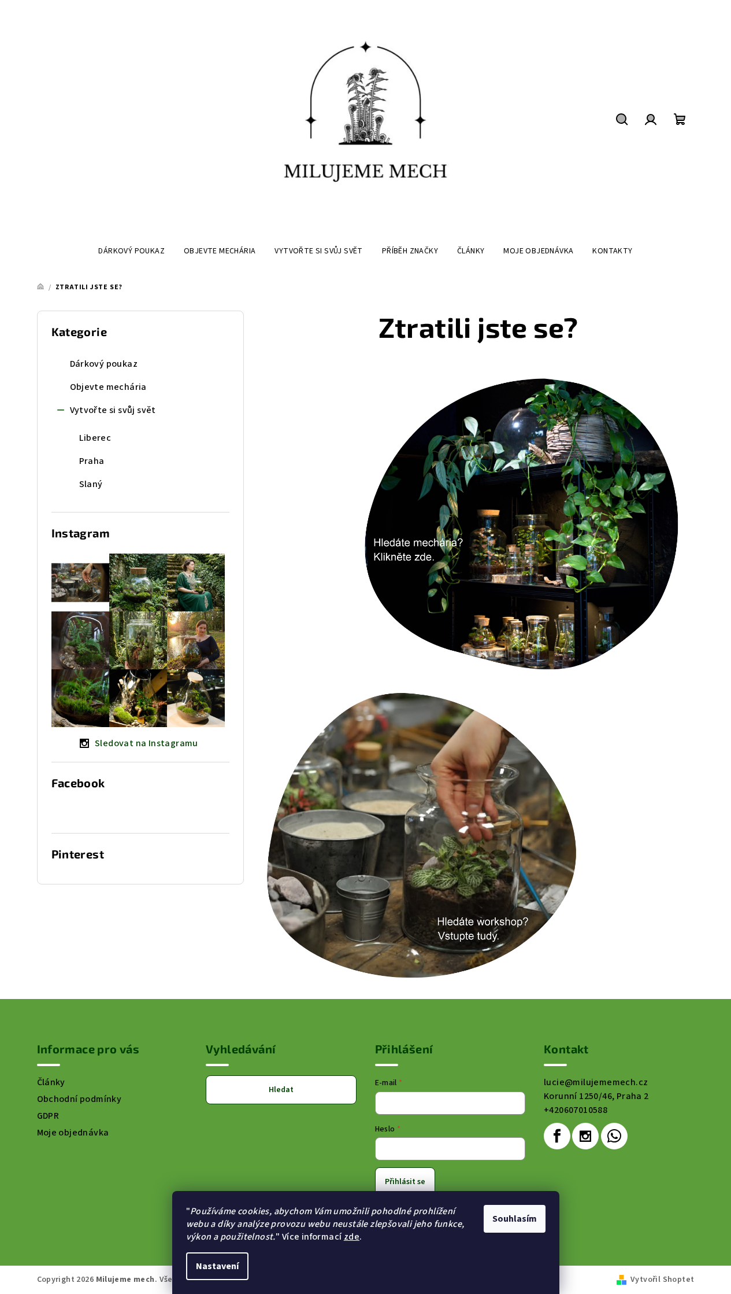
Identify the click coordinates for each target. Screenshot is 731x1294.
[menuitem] (131, 251)
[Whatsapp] (614, 1136)
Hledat (281, 1090)
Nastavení (217, 1266)
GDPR (48, 1115)
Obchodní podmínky (79, 1099)
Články (51, 1082)
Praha (92, 461)
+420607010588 (575, 1110)
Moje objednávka (73, 1132)
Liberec (95, 438)
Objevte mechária (108, 387)
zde (351, 1236)
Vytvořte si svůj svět (113, 410)
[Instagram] (585, 1136)
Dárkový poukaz (104, 363)
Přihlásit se (405, 1182)
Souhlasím (514, 1218)
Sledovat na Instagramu (146, 743)
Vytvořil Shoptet (662, 1279)
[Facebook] (557, 1136)
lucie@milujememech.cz (596, 1082)
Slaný (91, 484)
